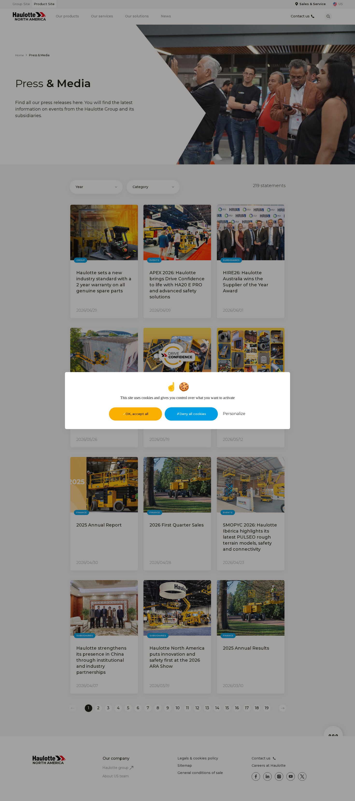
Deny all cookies (192, 414)
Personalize (234, 413)
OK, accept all (137, 414)
